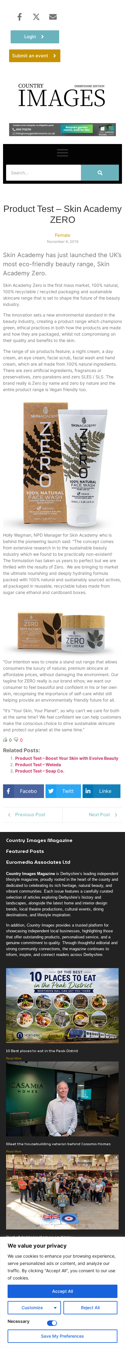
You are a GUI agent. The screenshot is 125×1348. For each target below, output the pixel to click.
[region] (62, 1292)
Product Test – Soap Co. (39, 770)
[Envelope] (52, 16)
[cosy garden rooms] (62, 134)
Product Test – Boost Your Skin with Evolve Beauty (66, 758)
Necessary (18, 1321)
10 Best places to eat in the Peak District (42, 1051)
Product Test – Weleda (38, 764)
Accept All (62, 1291)
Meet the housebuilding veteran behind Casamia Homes (58, 1144)
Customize (32, 1307)
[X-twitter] (36, 16)
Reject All (90, 1307)
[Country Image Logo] (62, 94)
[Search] (100, 173)
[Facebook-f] (19, 16)
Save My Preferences (62, 1336)
